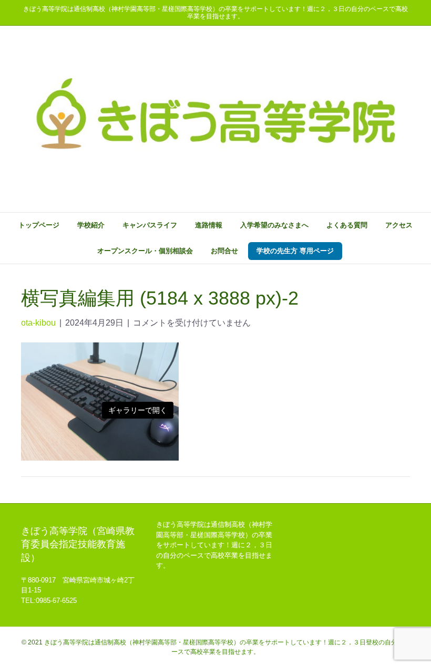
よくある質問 (346, 225)
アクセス (399, 225)
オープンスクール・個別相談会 (145, 251)
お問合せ (224, 251)
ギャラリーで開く (137, 410)
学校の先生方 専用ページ (295, 251)
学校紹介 (91, 225)
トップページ (38, 225)
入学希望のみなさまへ (274, 225)
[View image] (100, 401)
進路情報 (208, 225)
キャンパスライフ (149, 225)
